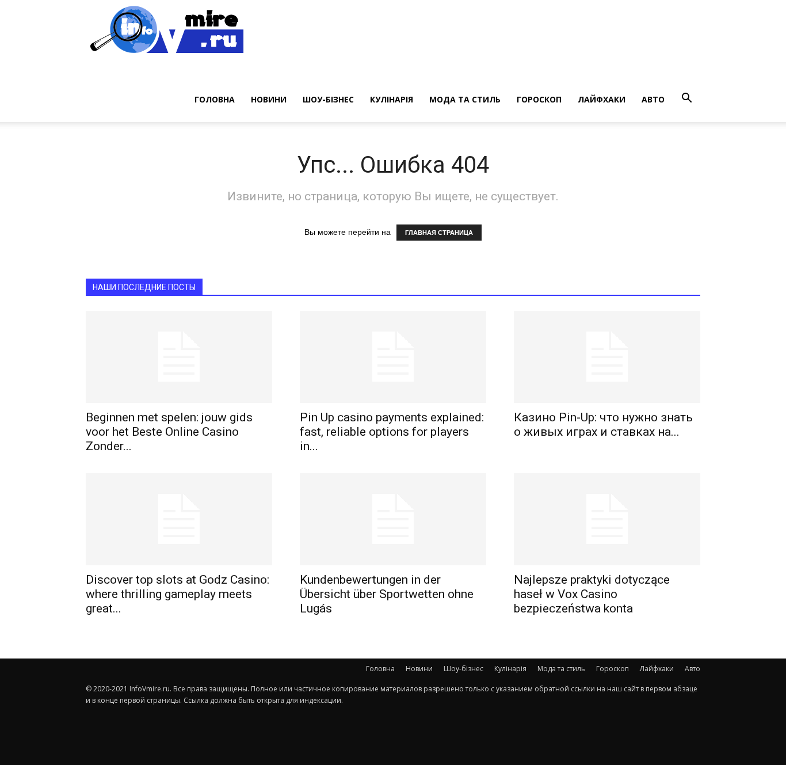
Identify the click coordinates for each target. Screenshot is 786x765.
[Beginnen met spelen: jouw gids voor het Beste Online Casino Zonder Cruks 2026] (179, 357)
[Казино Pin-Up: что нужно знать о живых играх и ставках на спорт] (607, 357)
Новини (269, 99)
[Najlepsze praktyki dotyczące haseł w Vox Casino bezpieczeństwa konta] (607, 519)
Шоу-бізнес (328, 99)
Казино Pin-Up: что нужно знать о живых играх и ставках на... (603, 424)
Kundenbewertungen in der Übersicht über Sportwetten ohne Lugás (387, 594)
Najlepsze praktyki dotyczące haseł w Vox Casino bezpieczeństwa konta (592, 594)
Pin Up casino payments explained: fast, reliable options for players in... (392, 431)
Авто (653, 99)
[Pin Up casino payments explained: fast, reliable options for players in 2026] (393, 357)
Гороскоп (539, 99)
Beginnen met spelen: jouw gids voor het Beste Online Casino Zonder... (169, 431)
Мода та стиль (465, 99)
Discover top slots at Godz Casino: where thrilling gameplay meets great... (177, 594)
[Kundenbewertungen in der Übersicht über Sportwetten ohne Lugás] (393, 519)
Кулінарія (391, 99)
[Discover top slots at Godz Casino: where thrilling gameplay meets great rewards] (179, 519)
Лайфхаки (601, 99)
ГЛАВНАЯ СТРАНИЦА (439, 232)
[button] (686, 98)
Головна (214, 99)
